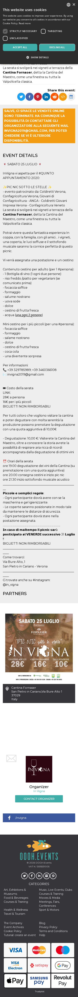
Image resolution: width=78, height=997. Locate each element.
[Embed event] (63, 97)
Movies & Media (49, 898)
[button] (39, 57)
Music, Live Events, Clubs (55, 890)
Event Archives (14, 927)
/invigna (20, 818)
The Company (13, 923)
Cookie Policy (13, 931)
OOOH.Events (43, 862)
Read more (25, 23)
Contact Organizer (39, 798)
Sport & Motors (49, 910)
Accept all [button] (20, 47)
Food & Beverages (16, 898)
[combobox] (68, 5)
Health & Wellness (16, 910)
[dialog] (39, 32)
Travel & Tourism (14, 914)
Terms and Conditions (53, 931)
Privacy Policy (48, 927)
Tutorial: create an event (20, 935)
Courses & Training (51, 894)
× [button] (73, 4)
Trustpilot (39, 991)
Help (42, 935)
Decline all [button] (57, 47)
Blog (42, 923)
